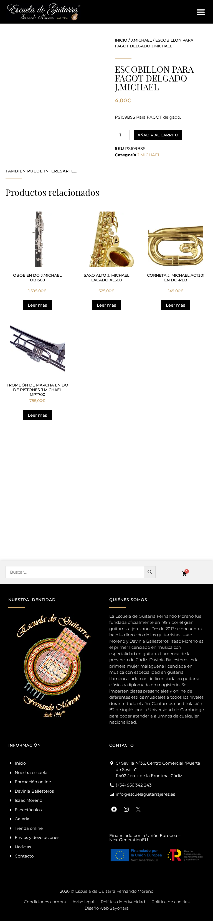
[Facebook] (114, 809)
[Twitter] (138, 809)
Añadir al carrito (158, 135)
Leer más (37, 305)
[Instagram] (126, 809)
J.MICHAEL (141, 40)
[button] (200, 12)
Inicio (121, 40)
